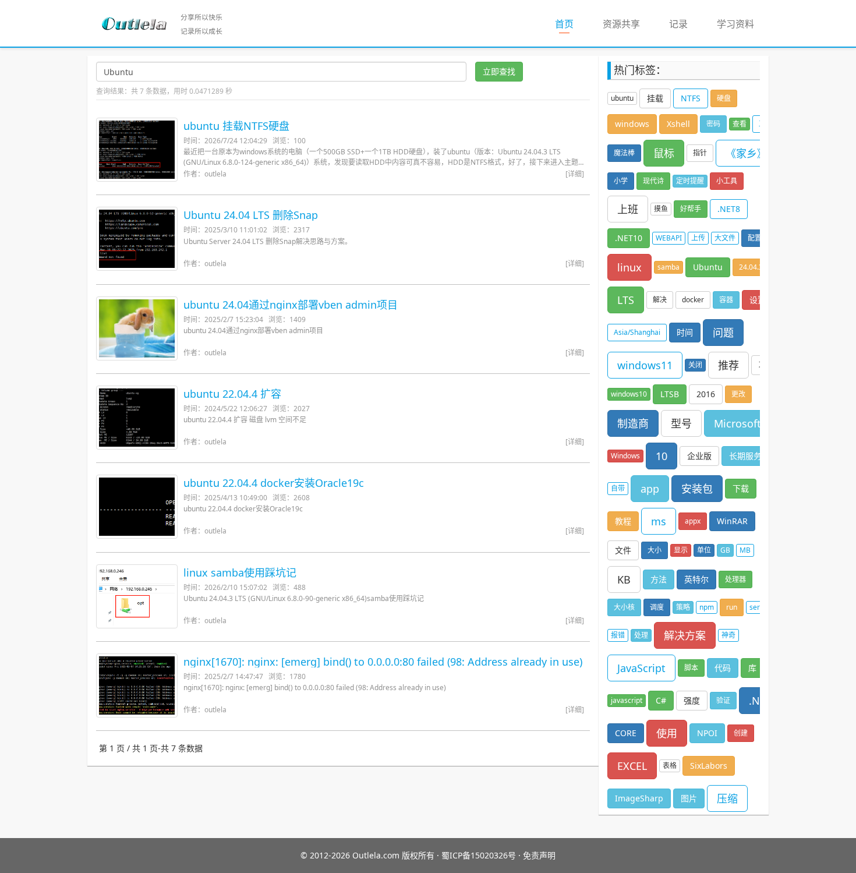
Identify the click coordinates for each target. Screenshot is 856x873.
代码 (722, 667)
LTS (625, 300)
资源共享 (621, 23)
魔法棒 (624, 153)
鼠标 (663, 153)
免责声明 (539, 855)
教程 (623, 520)
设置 (757, 299)
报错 (618, 635)
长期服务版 (749, 455)
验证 (723, 700)
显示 (681, 550)
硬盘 (724, 98)
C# (661, 700)
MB (745, 550)
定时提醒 (690, 181)
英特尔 (696, 579)
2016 (705, 394)
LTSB (669, 394)
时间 (685, 332)
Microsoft (737, 423)
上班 (627, 209)
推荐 (728, 365)
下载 (741, 488)
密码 (713, 124)
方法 (658, 579)
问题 (723, 333)
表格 (670, 765)
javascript (626, 700)
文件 (623, 550)
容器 (726, 300)
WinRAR (732, 520)
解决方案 (685, 635)
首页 (571, 23)
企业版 (699, 455)
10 (661, 456)
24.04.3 (751, 267)
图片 (689, 798)
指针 (700, 153)
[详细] (574, 174)
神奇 (728, 635)
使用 (666, 733)
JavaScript (641, 668)
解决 (660, 300)
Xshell (678, 123)
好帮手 (690, 209)
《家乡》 (746, 153)
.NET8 (728, 208)
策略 (683, 607)
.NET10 (628, 237)
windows (632, 123)
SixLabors (708, 765)
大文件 (724, 238)
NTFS (691, 98)
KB (624, 579)
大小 (655, 550)
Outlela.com (377, 855)
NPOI (707, 732)
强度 (692, 700)
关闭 (695, 365)
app (650, 489)
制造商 (633, 423)
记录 (678, 23)
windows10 (629, 394)
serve (758, 607)
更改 (738, 394)
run (731, 607)
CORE (625, 732)
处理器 (735, 579)
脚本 (691, 668)
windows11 (645, 365)
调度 (657, 607)
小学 (621, 181)
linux (629, 267)
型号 (681, 423)
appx (693, 521)
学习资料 (735, 23)
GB (725, 550)
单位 (704, 550)
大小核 (624, 607)
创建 (741, 733)
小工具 (726, 181)
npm (706, 607)
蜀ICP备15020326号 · (481, 855)
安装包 (697, 489)
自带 (618, 488)
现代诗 (653, 181)
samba (668, 267)
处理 (641, 635)
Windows (625, 456)
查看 (740, 124)
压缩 (727, 798)
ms (658, 521)
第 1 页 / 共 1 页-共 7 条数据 (151, 748)
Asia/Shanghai (637, 332)
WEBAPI (669, 238)
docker (693, 300)
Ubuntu (708, 267)
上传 (698, 238)
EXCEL (632, 766)
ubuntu (622, 98)
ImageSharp (639, 798)
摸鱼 (661, 209)
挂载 (655, 98)
